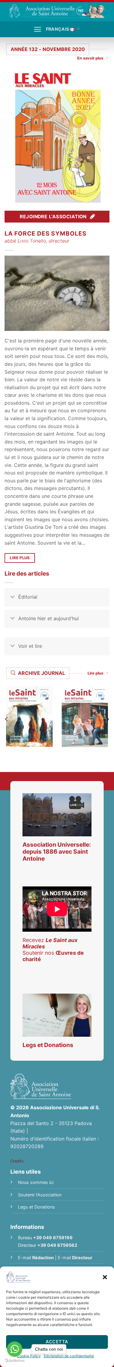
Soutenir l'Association (39, 1194)
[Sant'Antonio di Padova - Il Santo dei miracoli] (57, 10)
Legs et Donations (36, 1206)
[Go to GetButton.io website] (14, 1361)
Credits (17, 1161)
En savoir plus (90, 58)
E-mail (36, 1257)
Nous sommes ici (36, 1182)
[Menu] (37, 29)
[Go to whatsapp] (14, 1349)
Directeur (82, 1257)
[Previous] (7, 719)
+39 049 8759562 (57, 1245)
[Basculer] (12, 598)
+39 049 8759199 (53, 1237)
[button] (105, 1277)
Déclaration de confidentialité (69, 1356)
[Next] (107, 719)
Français (57, 29)
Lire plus (95, 673)
